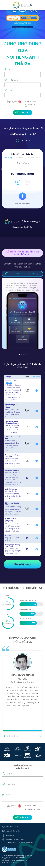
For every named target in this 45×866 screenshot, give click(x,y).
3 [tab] (23, 354)
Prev (35, 736)
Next (40, 736)
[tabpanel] (22, 313)
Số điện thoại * (14, 80)
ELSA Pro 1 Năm (30, 101)
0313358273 (20, 858)
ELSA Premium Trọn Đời (14, 102)
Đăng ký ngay (22, 564)
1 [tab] (19, 354)
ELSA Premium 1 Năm (30, 105)
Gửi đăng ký (22, 112)
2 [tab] (21, 354)
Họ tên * (11, 70)
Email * (11, 90)
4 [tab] (25, 354)
